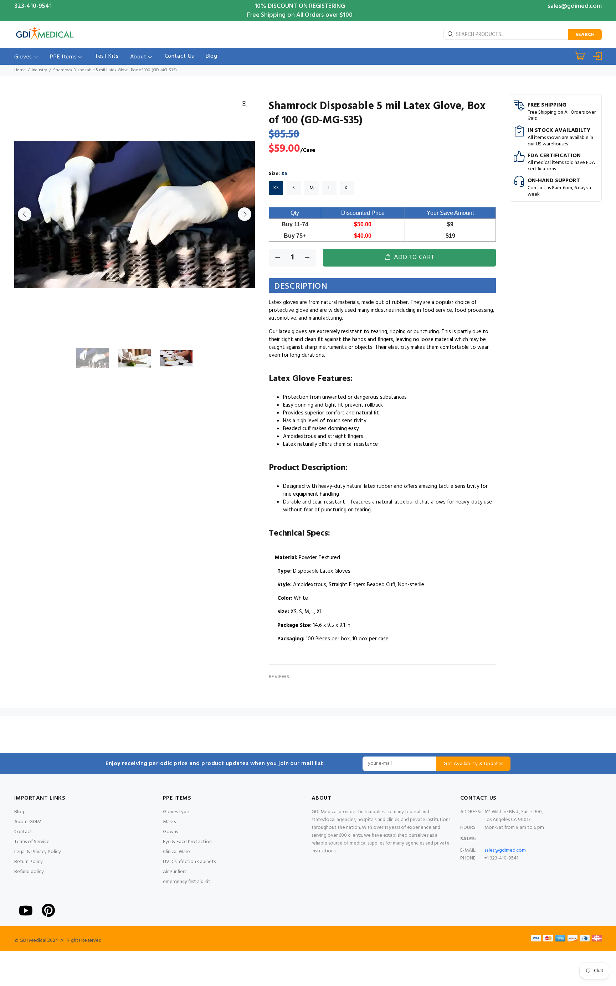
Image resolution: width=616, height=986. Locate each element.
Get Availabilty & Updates (473, 764)
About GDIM (27, 822)
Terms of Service (32, 842)
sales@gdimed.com (575, 6)
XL (347, 188)
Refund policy (29, 872)
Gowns (170, 832)
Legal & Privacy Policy (37, 852)
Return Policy (28, 862)
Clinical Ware (176, 852)
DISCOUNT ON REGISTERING (306, 6)
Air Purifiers (174, 872)
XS (276, 188)
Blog (19, 812)
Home (20, 70)
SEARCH (585, 35)
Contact (23, 832)
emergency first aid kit (186, 882)
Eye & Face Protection (187, 842)
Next (244, 214)
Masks (169, 822)
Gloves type (176, 812)
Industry (39, 70)
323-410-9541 (33, 6)
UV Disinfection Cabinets (189, 862)
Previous (24, 214)
